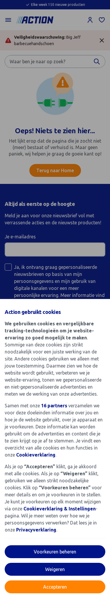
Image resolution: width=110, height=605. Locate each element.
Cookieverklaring (35, 454)
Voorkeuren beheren (55, 551)
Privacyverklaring (36, 529)
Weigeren (55, 569)
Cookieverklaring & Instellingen (59, 508)
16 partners (54, 405)
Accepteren (55, 586)
